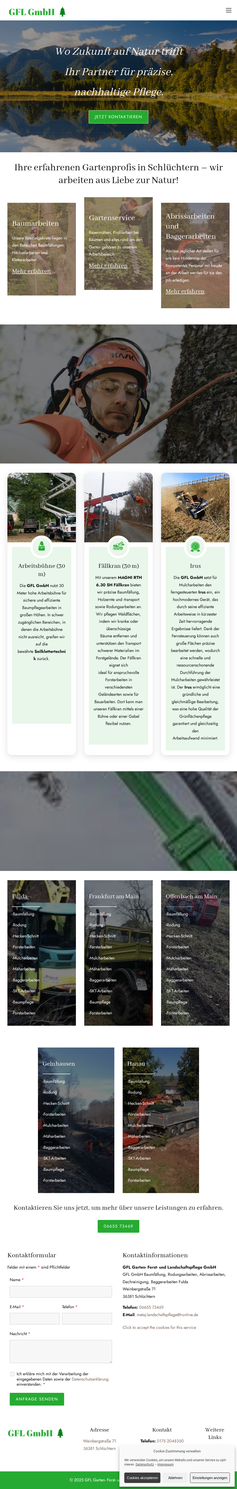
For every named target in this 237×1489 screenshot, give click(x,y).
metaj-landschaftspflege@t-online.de (167, 1315)
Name (17, 1280)
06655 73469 (118, 1226)
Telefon (70, 1307)
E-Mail (17, 1307)
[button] (229, 10)
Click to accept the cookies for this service (159, 1327)
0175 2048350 (170, 1441)
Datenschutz (145, 1464)
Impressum (165, 1464)
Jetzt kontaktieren (118, 117)
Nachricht (20, 1334)
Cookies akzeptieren (142, 1478)
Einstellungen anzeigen (210, 1478)
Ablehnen (175, 1478)
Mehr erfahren (31, 271)
